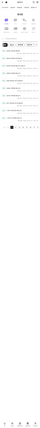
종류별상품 (19, 7)
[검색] (34, 2)
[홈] (6, 2)
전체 (4, 45)
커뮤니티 (29, 45)
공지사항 (20, 45)
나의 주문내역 (5, 7)
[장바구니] (37, 2)
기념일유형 (12, 7)
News (12, 45)
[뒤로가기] (2, 2)
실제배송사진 (34, 7)
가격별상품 (26, 7)
